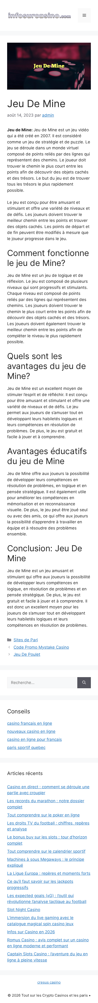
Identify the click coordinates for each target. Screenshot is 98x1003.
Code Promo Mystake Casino (41, 647)
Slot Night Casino (23, 909)
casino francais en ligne (29, 723)
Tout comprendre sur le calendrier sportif (46, 851)
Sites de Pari (26, 640)
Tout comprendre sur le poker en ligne (43, 815)
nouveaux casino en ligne (31, 731)
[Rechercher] (84, 682)
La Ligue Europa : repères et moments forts (48, 873)
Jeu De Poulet (27, 654)
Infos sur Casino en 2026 (31, 932)
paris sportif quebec (26, 747)
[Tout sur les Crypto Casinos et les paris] (39, 15)
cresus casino (49, 982)
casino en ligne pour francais (34, 739)
